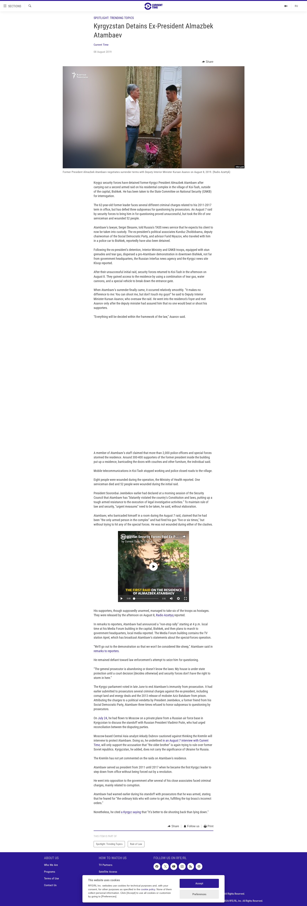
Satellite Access (108, 871)
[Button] (207, 61)
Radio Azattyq (165, 615)
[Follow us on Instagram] (182, 866)
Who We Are (51, 865)
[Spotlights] (286, 6)
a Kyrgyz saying (131, 812)
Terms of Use (51, 878)
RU (296, 6)
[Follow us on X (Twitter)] (165, 866)
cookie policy (148, 889)
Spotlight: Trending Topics (114, 18)
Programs (49, 871)
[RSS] (190, 866)
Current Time (101, 44)
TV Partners (105, 865)
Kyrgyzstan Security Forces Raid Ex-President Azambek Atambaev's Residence (178, 537)
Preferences (199, 894)
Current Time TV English (139, 541)
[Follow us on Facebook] (157, 866)
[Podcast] (199, 866)
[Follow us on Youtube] (173, 866)
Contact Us (50, 885)
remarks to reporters (106, 651)
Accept (199, 883)
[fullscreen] (185, 598)
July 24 (102, 718)
